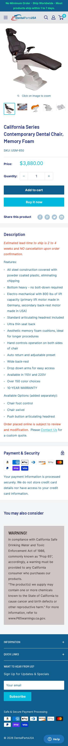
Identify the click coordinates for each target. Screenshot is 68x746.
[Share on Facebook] (40, 217)
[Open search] (46, 17)
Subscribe (17, 696)
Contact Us (49, 430)
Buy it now (34, 202)
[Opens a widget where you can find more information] (53, 739)
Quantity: (10, 176)
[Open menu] (6, 17)
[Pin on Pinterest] (47, 217)
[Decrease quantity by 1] (24, 176)
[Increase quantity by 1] (49, 176)
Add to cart (34, 190)
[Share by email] (61, 217)
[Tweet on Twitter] (54, 217)
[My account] (53, 17)
